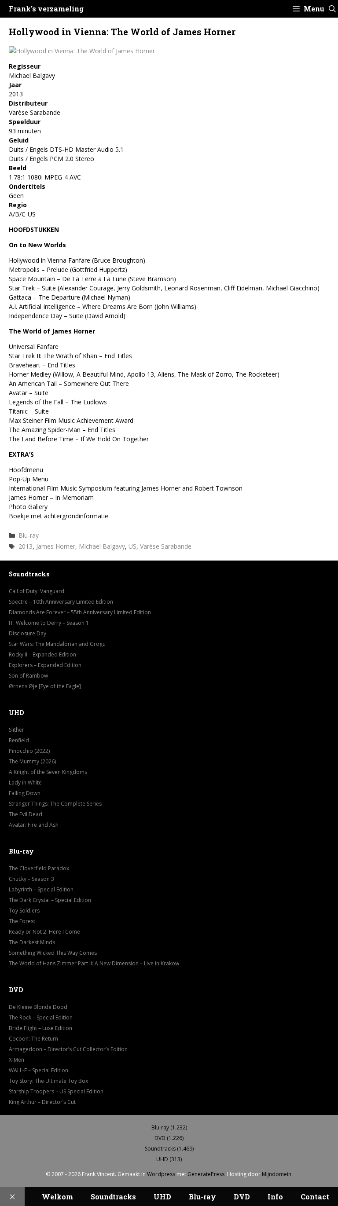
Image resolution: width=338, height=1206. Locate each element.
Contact (315, 1196)
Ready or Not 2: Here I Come (44, 931)
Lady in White (25, 782)
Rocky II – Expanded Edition (42, 654)
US (132, 546)
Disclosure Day (27, 633)
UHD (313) (169, 1159)
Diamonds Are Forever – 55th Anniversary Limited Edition (80, 612)
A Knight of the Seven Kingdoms (48, 772)
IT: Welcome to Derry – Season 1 (49, 623)
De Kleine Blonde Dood (38, 1007)
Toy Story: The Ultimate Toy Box (48, 1081)
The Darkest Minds (32, 942)
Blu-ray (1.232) (169, 1127)
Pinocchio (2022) (29, 751)
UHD (162, 1196)
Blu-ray (28, 535)
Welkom (57, 1196)
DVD (242, 1196)
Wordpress (161, 1174)
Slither (16, 729)
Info (275, 1196)
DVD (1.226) (169, 1138)
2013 (25, 546)
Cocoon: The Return (33, 1038)
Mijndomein (276, 1174)
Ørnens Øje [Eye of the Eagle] (45, 686)
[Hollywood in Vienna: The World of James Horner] (82, 51)
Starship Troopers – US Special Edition (56, 1091)
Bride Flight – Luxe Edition (40, 1028)
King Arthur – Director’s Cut (42, 1102)
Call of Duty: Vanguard (36, 591)
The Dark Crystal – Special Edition (50, 900)
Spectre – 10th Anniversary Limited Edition (61, 601)
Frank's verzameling (46, 8)
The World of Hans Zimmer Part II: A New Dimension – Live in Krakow (94, 963)
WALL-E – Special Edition (38, 1070)
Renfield (19, 740)
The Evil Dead (25, 814)
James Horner (55, 546)
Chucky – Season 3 (31, 879)
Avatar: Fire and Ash (34, 824)
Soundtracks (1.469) (169, 1148)
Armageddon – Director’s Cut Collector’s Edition (68, 1049)
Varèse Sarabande (165, 546)
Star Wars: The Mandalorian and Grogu (57, 644)
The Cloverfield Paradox (39, 868)
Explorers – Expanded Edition (45, 665)
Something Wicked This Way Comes (53, 953)
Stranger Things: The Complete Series (55, 803)
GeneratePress (205, 1174)
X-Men (16, 1059)
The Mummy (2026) (32, 761)
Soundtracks (113, 1196)
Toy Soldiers (24, 910)
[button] (332, 9)
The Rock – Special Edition (41, 1017)
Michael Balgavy (102, 546)
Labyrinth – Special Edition (41, 889)
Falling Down (24, 793)
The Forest (22, 921)
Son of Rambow (28, 675)
